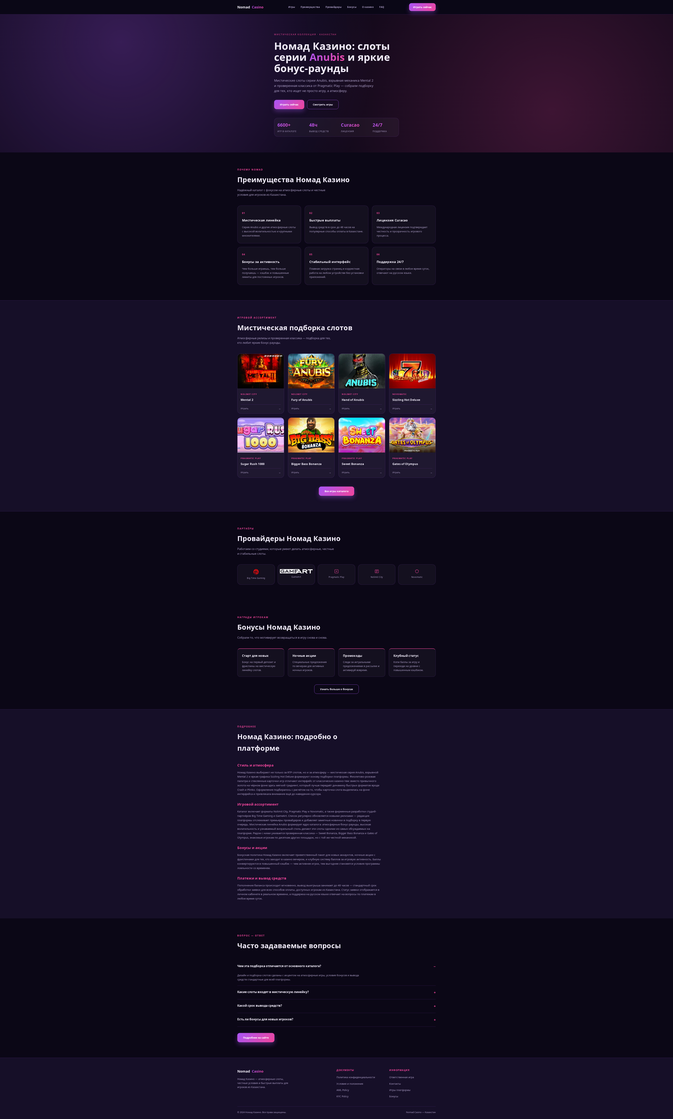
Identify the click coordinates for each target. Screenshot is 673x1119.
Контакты (395, 1083)
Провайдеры (333, 7)
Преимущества (310, 7)
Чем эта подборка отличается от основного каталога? (279, 966)
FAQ (381, 7)
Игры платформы (399, 1090)
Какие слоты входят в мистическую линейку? (273, 992)
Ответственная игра (401, 1077)
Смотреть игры (323, 104)
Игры (291, 7)
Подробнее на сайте (256, 1037)
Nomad (250, 7)
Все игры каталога (336, 491)
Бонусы (351, 7)
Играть (261, 408)
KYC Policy (342, 1096)
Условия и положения (349, 1083)
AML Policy (342, 1090)
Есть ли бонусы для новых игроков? (265, 1019)
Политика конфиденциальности (355, 1077)
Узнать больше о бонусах (336, 689)
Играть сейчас (422, 7)
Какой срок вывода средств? (259, 1006)
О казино (368, 7)
